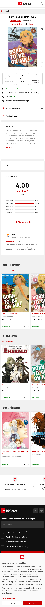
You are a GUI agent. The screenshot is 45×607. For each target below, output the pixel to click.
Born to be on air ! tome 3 (11, 314)
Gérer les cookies (9, 598)
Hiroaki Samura (15, 21)
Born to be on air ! (8, 270)
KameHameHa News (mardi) (17, 546)
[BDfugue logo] (24, 3)
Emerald (5, 385)
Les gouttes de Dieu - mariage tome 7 (15, 453)
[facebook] (35, 510)
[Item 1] (20, 69)
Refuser (12, 603)
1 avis (31, 24)
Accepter (32, 603)
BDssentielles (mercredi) (16, 542)
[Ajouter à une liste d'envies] (42, 29)
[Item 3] (24, 69)
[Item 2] (22, 69)
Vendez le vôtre (12, 116)
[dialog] (22, 580)
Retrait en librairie (13, 108)
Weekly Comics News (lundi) (17, 537)
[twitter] (41, 510)
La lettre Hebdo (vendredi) (16, 532)
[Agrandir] (42, 64)
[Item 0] (18, 69)
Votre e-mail (8, 524)
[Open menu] (2, 3)
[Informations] (38, 93)
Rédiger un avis (24, 222)
